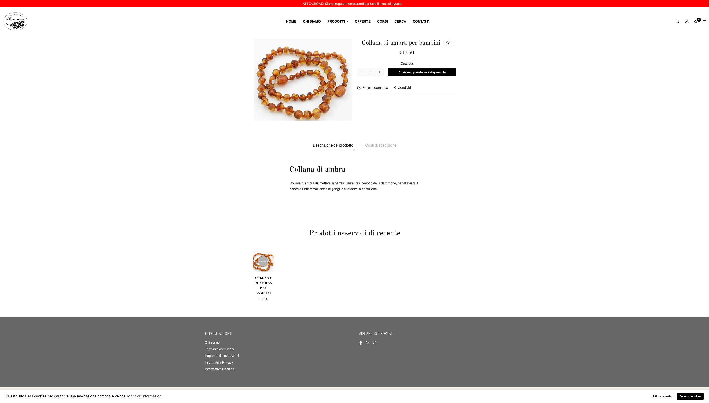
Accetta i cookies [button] (690, 396)
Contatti (421, 21)
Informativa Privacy (219, 362)
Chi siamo (312, 21)
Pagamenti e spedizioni (222, 356)
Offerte (363, 21)
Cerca (400, 21)
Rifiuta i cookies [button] (663, 396)
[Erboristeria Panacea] (15, 21)
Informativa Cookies (219, 369)
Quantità (406, 63)
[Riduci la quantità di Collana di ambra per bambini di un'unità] (361, 72)
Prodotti (336, 21)
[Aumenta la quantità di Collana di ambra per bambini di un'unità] (379, 72)
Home (291, 21)
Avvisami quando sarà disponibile (422, 72)
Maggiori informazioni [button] (144, 396)
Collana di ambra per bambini (263, 285)
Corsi (382, 21)
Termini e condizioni (219, 349)
